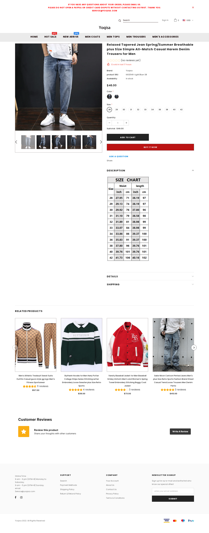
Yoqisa (129, 70)
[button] (124, 61)
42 (181, 109)
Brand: (110, 70)
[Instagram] (21, 497)
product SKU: (113, 74)
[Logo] (104, 28)
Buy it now (150, 147)
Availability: (112, 78)
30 (124, 109)
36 (160, 109)
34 (152, 109)
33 (145, 109)
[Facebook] (15, 497)
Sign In (165, 20)
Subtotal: (111, 128)
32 (138, 109)
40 (174, 109)
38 (167, 109)
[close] (192, 7)
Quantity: (111, 117)
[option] (58, 87)
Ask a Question (118, 156)
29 (117, 109)
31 (131, 109)
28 (109, 109)
